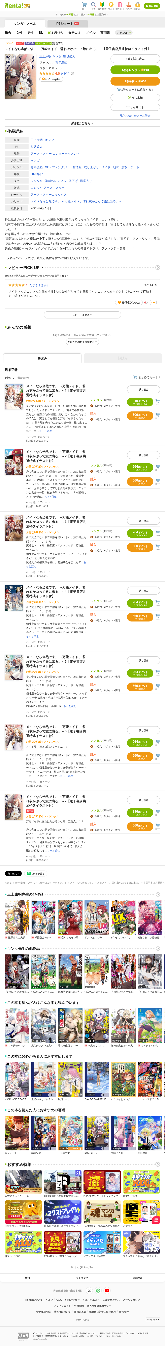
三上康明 (45, 56)
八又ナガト (11, 1152)
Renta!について (34, 1299)
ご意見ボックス (111, 1299)
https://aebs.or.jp (40, 1339)
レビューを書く (53, 79)
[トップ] (14, 5)
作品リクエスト (91, 1299)
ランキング (82, 1278)
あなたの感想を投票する (81, 342)
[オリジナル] (55, 32)
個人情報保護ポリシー (99, 1305)
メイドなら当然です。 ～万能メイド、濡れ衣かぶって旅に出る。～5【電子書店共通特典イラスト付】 (56, 661)
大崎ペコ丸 (117, 1152)
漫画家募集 (80, 1311)
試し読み (143, 389)
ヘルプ (49, 1299)
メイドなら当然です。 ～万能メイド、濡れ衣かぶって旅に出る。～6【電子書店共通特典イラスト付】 (56, 731)
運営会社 (124, 1311)
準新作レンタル (55, 181)
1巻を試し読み (135, 59)
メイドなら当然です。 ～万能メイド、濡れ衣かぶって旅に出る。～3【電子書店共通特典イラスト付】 (56, 522)
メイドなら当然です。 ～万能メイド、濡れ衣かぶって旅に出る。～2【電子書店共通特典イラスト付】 (56, 456)
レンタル (37, 181)
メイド (105, 167)
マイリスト (137, 107)
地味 (116, 167)
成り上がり (91, 167)
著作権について (62, 1311)
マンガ (35, 160)
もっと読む (45, 431)
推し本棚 (137, 98)
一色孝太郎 (64, 1152)
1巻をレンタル (135, 70)
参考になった (131, 302)
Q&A (59, 1299)
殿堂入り (86, 181)
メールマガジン (131, 1299)
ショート (69, 23)
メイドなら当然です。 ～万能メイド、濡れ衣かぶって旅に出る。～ (76, 201)
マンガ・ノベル (25, 23)
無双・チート (130, 167)
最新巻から (24, 378)
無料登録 (154, 6)
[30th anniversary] (27, 6)
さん (39, 285)
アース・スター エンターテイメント (55, 153)
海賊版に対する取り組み (102, 1311)
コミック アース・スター (48, 187)
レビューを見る (81, 315)
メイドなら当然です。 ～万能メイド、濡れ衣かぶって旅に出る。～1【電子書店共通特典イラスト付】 (56, 390)
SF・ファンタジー (57, 167)
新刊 (27, 1278)
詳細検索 (137, 1278)
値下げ (73, 181)
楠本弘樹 (36, 1152)
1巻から (9, 378)
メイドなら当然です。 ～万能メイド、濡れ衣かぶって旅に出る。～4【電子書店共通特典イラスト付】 (56, 591)
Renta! (8, 882)
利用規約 (79, 1305)
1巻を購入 (135, 81)
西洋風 (76, 167)
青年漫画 (61, 62)
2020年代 (37, 174)
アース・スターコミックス (49, 194)
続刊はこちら (81, 123)
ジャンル (122, 33)
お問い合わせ (72, 1299)
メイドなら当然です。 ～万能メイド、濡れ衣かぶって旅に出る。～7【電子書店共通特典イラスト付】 (56, 801)
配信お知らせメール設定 (135, 115)
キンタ (56, 56)
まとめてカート (148, 377)
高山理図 (142, 1152)
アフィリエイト (62, 1305)
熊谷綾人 (69, 56)
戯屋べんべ (91, 1152)
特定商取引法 (43, 1311)
